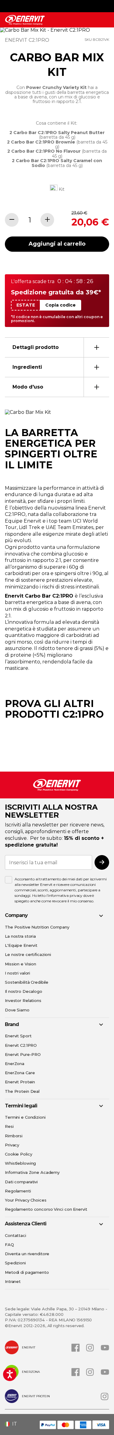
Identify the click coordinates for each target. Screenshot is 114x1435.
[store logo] (25, 20)
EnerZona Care (20, 1072)
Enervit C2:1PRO (21, 1045)
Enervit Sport (18, 1035)
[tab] (57, 347)
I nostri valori (17, 973)
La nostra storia (20, 936)
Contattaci (15, 1235)
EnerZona (14, 1063)
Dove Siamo (17, 1009)
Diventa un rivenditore (27, 1253)
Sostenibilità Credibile (26, 982)
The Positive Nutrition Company (37, 927)
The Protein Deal (22, 1091)
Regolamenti (18, 1190)
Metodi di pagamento (27, 1272)
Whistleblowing (20, 1163)
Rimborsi (13, 1135)
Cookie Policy (18, 1154)
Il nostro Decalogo (23, 991)
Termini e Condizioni (25, 1117)
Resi (9, 1126)
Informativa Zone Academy (32, 1172)
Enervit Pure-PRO (23, 1054)
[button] (13, 1424)
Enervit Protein (20, 1081)
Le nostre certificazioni (28, 954)
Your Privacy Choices (26, 1200)
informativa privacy (65, 895)
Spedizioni (15, 1262)
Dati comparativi (21, 1181)
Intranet (13, 1281)
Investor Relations (23, 1000)
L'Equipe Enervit (21, 945)
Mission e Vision (20, 963)
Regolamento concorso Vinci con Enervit (46, 1209)
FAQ (9, 1244)
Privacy (12, 1144)
